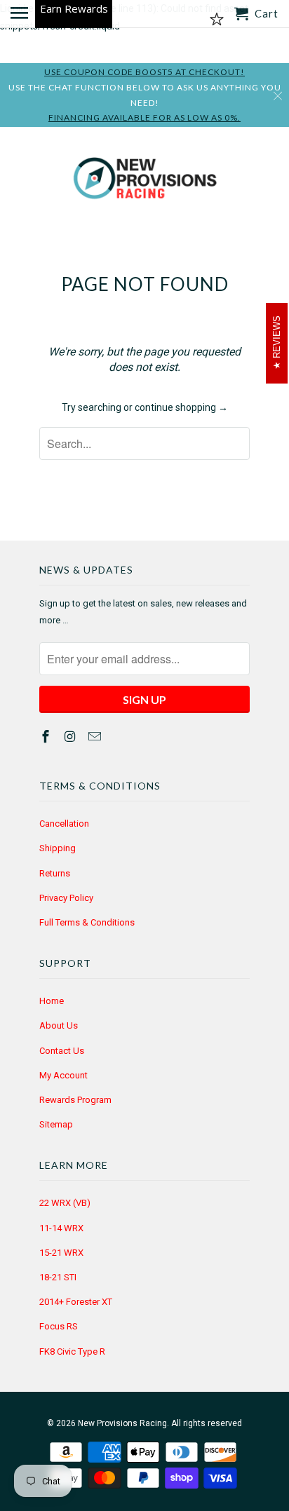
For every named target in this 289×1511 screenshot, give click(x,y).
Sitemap (56, 1124)
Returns (54, 873)
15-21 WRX (61, 1252)
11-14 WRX (61, 1228)
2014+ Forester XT (75, 1301)
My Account (63, 1075)
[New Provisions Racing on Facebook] (47, 736)
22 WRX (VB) (64, 1203)
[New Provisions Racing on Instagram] (71, 736)
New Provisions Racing (122, 1423)
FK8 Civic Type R (72, 1351)
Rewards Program (75, 1100)
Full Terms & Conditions (87, 922)
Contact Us (61, 1050)
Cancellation (64, 823)
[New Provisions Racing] (144, 181)
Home (51, 1001)
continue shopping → (181, 407)
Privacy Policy (66, 898)
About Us (58, 1025)
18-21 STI (57, 1277)
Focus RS (58, 1326)
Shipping (57, 848)
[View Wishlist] (217, 20)
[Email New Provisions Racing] (96, 736)
